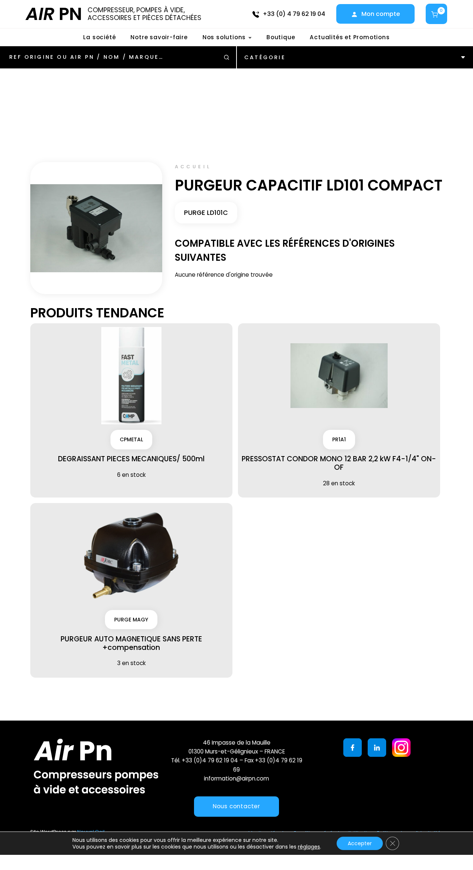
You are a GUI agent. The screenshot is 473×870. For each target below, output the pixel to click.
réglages (309, 846)
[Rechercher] (226, 57)
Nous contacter (236, 806)
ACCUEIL (193, 166)
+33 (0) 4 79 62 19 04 (294, 14)
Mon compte (380, 14)
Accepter (360, 843)
